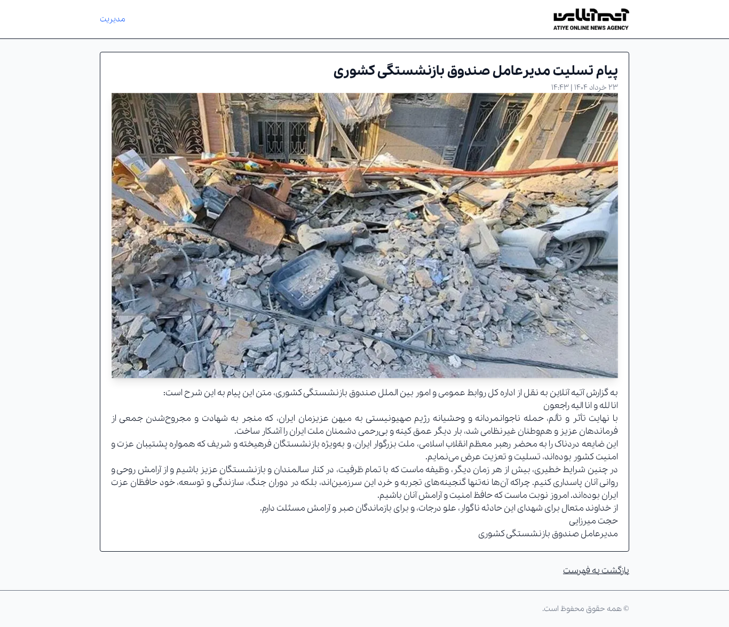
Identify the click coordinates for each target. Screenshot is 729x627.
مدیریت (112, 19)
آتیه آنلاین (567, 393)
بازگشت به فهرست (596, 571)
